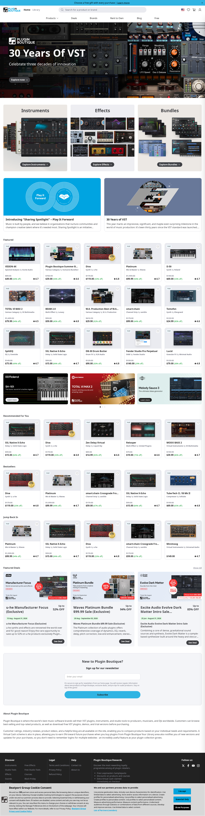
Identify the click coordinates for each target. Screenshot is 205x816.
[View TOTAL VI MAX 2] (21, 296)
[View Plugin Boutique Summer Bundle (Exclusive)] (62, 253)
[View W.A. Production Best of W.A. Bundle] (102, 296)
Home (27, 9)
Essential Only (182, 799)
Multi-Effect (50, 312)
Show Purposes (182, 807)
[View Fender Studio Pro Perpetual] (143, 338)
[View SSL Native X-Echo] (62, 338)
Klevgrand (178, 312)
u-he (95, 270)
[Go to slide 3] (102, 94)
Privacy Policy (55, 769)
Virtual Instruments (175, 446)
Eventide (14, 354)
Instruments (11, 765)
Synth (88, 270)
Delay (47, 354)
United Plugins (145, 446)
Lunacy (61, 312)
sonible (144, 312)
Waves (142, 270)
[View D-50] (183, 253)
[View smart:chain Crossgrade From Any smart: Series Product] (102, 480)
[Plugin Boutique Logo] (11, 10)
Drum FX (89, 354)
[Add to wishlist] (37, 247)
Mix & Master (131, 270)
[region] (102, 799)
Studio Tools (10, 769)
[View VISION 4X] (21, 253)
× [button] (202, 2)
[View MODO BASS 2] (183, 429)
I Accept (182, 791)
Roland (177, 270)
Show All (197, 568)
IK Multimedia (28, 312)
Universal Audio (192, 547)
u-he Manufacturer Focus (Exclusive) (27, 609)
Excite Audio (27, 270)
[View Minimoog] (183, 531)
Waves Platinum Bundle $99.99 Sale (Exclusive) (93, 609)
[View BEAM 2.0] (62, 296)
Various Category (52, 270)
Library (36, 9)
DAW (128, 354)
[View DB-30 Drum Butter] (102, 338)
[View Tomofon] (183, 296)
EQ (6, 354)
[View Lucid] (183, 338)
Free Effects (30, 765)
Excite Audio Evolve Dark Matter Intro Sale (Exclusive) (161, 609)
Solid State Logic (60, 354)
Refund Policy (55, 774)
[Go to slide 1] (97, 94)
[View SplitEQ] (21, 338)
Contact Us (76, 765)
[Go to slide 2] (100, 94)
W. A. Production (109, 312)
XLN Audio (100, 354)
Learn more (123, 2)
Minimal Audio (185, 354)
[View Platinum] (143, 253)
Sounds (8, 778)
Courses (28, 774)
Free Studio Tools (32, 769)
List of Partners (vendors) (105, 810)
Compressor (171, 496)
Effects (8, 774)
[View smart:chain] (143, 296)
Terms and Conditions (59, 765)
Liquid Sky (97, 446)
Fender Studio (139, 354)
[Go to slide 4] (105, 94)
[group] (21, 262)
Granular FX (171, 354)
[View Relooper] (143, 429)
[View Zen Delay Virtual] (102, 429)
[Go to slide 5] (108, 94)
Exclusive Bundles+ (71, 270)
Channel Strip (132, 312)
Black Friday (30, 778)
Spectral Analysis (12, 270)
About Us (75, 769)
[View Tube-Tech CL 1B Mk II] (183, 480)
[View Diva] (102, 253)
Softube (182, 496)
